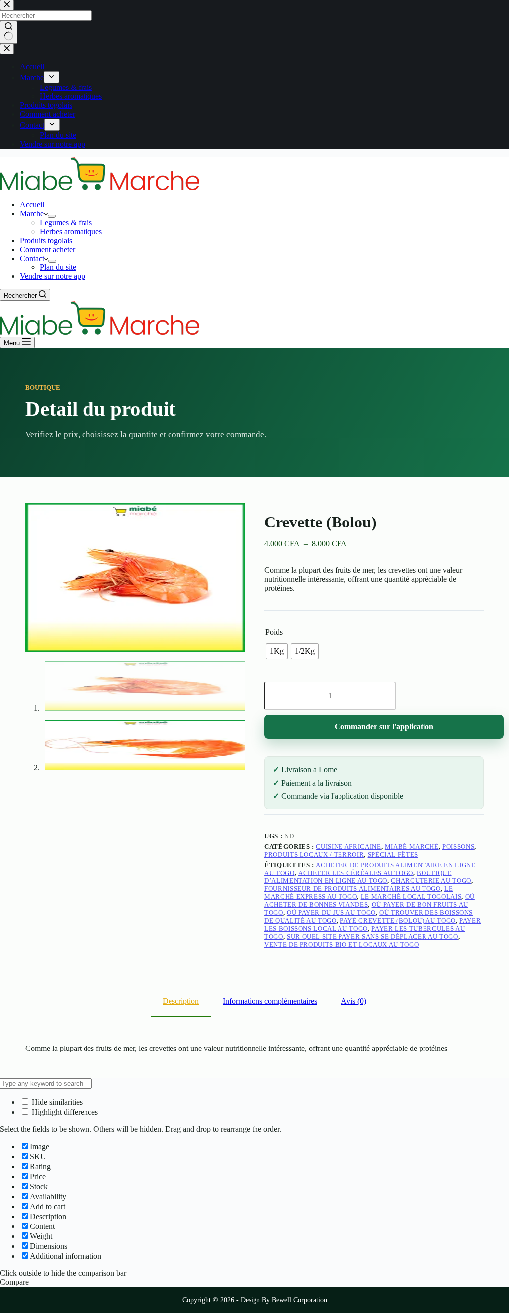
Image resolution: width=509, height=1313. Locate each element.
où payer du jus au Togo (331, 912)
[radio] (276, 651)
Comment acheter (47, 249)
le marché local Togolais (411, 896)
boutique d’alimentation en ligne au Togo (358, 876)
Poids (274, 632)
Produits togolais (46, 240)
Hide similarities (56, 1102)
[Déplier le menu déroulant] (52, 216)
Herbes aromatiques (71, 231)
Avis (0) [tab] (353, 1001)
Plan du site (58, 267)
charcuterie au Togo (431, 880)
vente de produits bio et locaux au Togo (341, 944)
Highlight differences (64, 1112)
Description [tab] (181, 1001)
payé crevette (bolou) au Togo (398, 920)
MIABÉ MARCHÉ (412, 846)
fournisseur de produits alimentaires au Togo (352, 888)
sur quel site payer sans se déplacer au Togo (372, 936)
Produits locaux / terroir (314, 854)
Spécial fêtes (393, 854)
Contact (32, 258)
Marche (32, 213)
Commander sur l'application (384, 726)
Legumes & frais (66, 222)
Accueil (32, 204)
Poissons (458, 846)
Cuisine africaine (348, 846)
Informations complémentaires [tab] (270, 1001)
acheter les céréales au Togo (355, 872)
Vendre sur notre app (52, 276)
